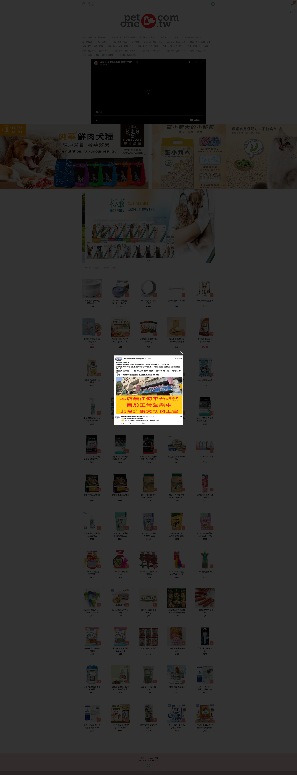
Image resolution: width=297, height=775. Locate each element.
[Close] (181, 352)
